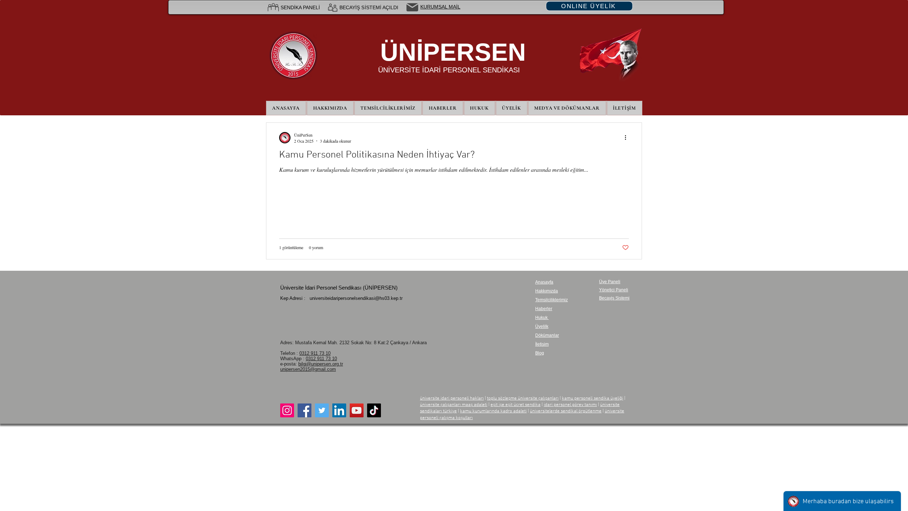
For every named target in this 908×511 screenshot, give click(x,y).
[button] (511, 108)
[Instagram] (287, 410)
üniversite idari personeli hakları (452, 398)
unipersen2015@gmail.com (308, 369)
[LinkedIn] (339, 410)
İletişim (542, 344)
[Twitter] (322, 410)
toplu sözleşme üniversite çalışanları (523, 398)
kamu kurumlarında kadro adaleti (493, 411)
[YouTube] (357, 410)
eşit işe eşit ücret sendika (516, 405)
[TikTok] (374, 410)
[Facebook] (304, 410)
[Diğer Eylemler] (628, 137)
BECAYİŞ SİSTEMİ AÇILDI (368, 7)
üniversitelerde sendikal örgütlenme (566, 411)
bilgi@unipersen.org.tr (320, 364)
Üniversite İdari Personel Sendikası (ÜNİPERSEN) (339, 288)
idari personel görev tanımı (570, 405)
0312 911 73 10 (315, 353)
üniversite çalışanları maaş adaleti (453, 405)
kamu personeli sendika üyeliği (592, 398)
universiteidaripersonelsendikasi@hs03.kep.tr (356, 298)
